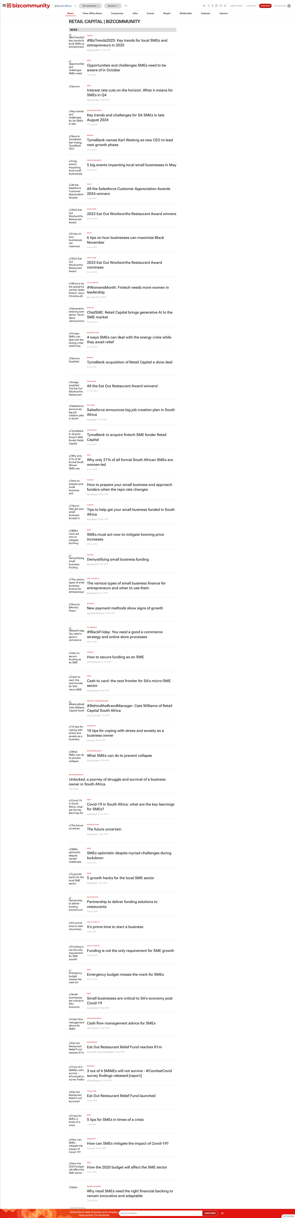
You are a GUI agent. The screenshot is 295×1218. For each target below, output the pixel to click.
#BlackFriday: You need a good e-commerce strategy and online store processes (125, 634)
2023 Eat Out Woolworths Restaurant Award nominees (124, 264)
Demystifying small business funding (118, 559)
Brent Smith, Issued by (96, 1052)
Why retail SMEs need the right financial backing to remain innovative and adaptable (130, 1193)
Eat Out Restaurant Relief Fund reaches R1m (124, 1047)
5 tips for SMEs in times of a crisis (115, 1119)
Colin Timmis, (92, 1028)
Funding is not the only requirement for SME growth (130, 951)
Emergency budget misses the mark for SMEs (125, 974)
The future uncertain (104, 829)
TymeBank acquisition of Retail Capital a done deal (129, 362)
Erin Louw (91, 297)
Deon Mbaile (92, 1008)
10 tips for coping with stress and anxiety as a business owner (125, 733)
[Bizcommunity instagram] (216, 6)
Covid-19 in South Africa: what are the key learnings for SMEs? (130, 806)
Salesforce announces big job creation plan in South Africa (131, 412)
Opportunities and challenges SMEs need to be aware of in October (126, 67)
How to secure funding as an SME (115, 657)
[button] (126, 6)
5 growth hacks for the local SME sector (120, 878)
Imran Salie (91, 419)
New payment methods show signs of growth (125, 608)
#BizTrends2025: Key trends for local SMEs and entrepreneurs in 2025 (127, 42)
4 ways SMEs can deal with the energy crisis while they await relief (129, 339)
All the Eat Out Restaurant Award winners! (122, 386)
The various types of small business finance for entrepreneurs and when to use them (126, 585)
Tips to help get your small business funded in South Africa (131, 512)
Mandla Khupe (93, 690)
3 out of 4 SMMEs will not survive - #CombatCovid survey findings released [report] (129, 1073)
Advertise (251, 6)
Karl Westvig (92, 814)
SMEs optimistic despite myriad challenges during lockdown (129, 855)
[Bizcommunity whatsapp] (225, 6)
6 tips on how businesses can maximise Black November (125, 240)
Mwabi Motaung (94, 1080)
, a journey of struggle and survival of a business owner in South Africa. (117, 781)
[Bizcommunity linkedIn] (204, 6)
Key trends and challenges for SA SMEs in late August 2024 (125, 117)
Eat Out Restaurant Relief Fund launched (121, 1096)
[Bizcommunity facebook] (212, 6)
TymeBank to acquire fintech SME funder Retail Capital (126, 437)
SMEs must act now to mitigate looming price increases (125, 536)
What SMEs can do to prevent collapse (119, 755)
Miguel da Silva (93, 50)
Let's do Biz (288, 1216)
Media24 (109, 1052)
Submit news (236, 6)
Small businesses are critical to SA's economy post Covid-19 (130, 1000)
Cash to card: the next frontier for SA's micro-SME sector (129, 683)
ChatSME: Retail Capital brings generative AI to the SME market (130, 314)
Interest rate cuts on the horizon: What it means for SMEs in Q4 (130, 92)
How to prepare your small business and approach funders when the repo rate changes (129, 487)
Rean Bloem (92, 494)
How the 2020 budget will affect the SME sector (127, 1167)
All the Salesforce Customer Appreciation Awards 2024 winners (128, 191)
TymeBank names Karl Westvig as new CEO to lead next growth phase (130, 142)
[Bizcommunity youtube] (221, 6)
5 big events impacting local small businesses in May (131, 165)
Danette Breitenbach (95, 613)
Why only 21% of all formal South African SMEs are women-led (130, 462)
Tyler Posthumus (94, 662)
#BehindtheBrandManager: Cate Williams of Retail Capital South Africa (129, 708)
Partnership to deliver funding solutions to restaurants (122, 904)
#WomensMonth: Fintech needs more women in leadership (128, 289)
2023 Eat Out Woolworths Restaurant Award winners (131, 214)
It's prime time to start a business (115, 927)
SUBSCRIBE (210, 1213)
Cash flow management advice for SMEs (121, 1023)
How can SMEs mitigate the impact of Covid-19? (128, 1143)
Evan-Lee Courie (94, 715)
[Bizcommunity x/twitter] (208, 6)
